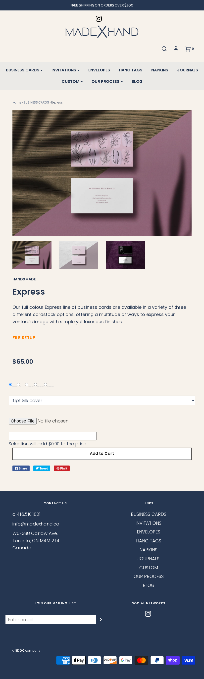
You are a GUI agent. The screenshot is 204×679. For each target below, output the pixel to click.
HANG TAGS (130, 70)
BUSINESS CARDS (36, 102)
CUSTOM (148, 568)
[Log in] (175, 49)
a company (26, 650)
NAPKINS (159, 70)
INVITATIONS (148, 523)
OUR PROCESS (149, 576)
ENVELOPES (99, 70)
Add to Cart (102, 453)
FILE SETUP (23, 337)
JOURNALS (187, 70)
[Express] (32, 255)
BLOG (137, 81)
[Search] (164, 49)
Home (16, 102)
